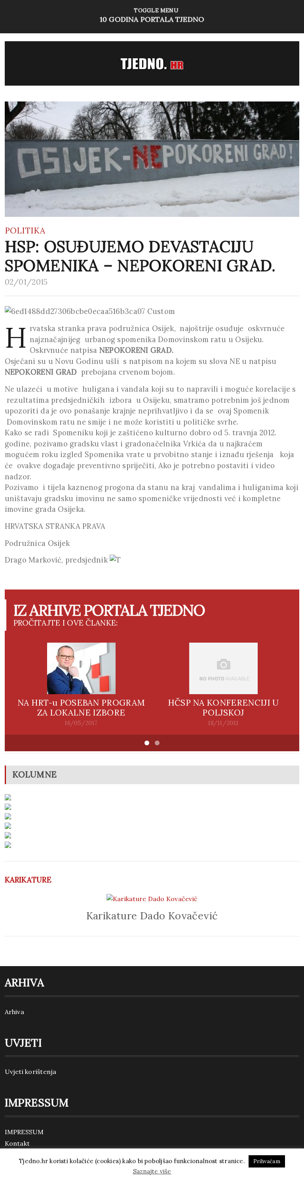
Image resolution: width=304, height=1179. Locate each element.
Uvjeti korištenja (31, 1072)
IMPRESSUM (24, 1132)
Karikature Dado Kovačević (152, 915)
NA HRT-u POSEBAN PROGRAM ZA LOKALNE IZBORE (81, 707)
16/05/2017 (81, 723)
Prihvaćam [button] (266, 1161)
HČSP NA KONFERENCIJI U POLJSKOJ (223, 707)
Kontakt (17, 1143)
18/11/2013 (223, 723)
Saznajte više (152, 1171)
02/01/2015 (26, 282)
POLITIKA (25, 230)
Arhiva (14, 1012)
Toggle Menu (152, 15)
